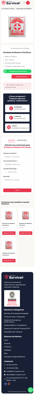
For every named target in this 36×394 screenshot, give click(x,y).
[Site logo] (10, 3)
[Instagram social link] (8, 383)
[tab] (11, 140)
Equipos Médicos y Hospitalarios (15, 325)
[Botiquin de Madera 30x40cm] (9, 215)
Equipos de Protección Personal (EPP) (17, 329)
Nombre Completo (10, 153)
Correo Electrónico (10, 161)
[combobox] (5, 172)
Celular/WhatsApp (10, 169)
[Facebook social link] (5, 383)
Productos (7, 347)
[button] (9, 233)
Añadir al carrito (21, 76)
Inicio (6, 340)
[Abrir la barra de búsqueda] (24, 3)
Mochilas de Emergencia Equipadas (16, 313)
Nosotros (7, 343)
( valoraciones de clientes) (20, 48)
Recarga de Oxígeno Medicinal (14, 357)
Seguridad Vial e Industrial (13, 332)
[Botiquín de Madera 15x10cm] (25, 215)
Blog (5, 353)
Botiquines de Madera (24, 9)
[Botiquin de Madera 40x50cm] (9, 245)
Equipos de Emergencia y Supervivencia (12, 321)
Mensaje (6, 176)
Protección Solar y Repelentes (14, 317)
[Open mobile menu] (32, 3)
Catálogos (7, 350)
